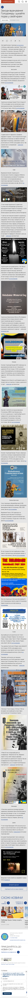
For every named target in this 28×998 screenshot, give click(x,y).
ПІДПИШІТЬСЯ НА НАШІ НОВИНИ (14, 889)
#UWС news (5, 20)
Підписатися (7, 993)
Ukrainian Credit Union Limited (7, 964)
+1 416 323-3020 (13, 937)
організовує (20, 45)
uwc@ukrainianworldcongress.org (17, 940)
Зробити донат (14, 885)
